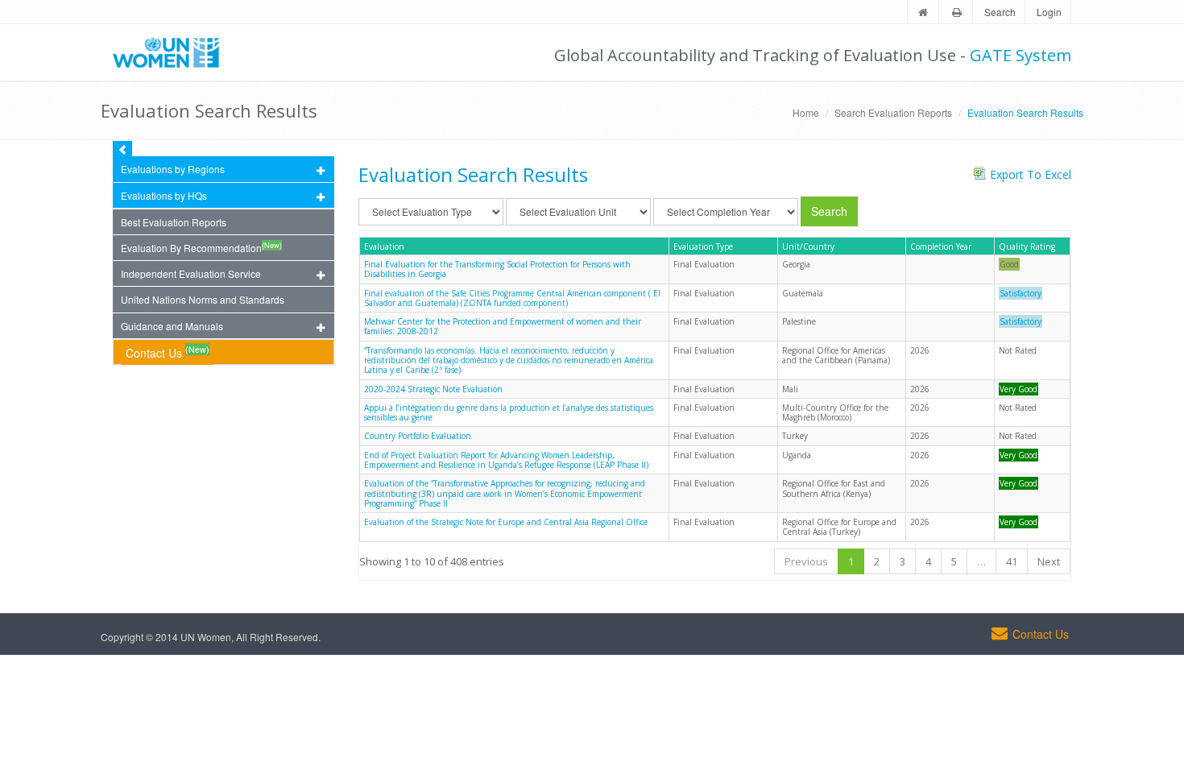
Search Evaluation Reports (893, 112)
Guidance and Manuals (172, 326)
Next (1048, 561)
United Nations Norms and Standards (202, 299)
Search (1000, 12)
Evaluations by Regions (173, 169)
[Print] (957, 12)
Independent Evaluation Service (191, 273)
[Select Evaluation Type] (430, 212)
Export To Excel (1030, 174)
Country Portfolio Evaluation (417, 435)
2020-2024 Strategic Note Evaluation (433, 389)
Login (1049, 12)
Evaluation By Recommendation (201, 247)
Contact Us (167, 351)
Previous (806, 561)
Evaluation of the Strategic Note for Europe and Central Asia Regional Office (506, 522)
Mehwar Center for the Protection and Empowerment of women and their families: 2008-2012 (502, 326)
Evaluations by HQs (164, 195)
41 (1011, 561)
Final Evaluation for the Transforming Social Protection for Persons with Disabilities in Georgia (497, 269)
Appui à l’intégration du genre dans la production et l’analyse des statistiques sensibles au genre (508, 412)
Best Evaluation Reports (173, 222)
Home (806, 112)
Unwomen (173, 52)
